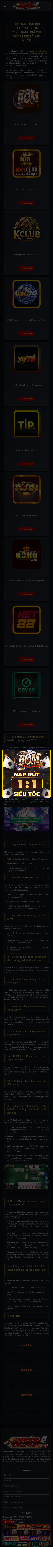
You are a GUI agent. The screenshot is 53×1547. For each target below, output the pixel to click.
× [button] (47, 753)
